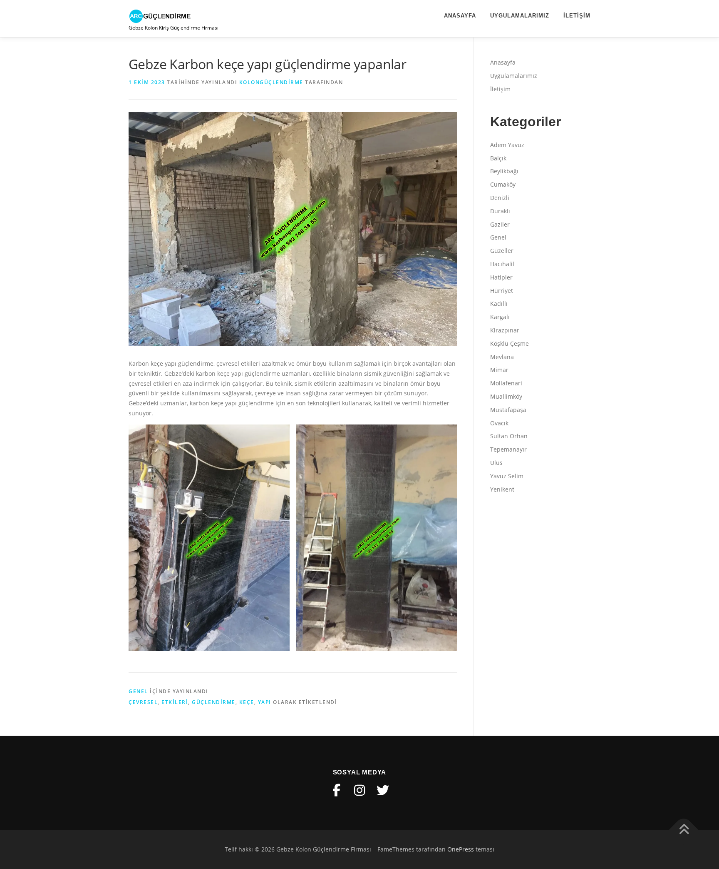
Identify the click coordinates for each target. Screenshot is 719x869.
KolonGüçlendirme (271, 82)
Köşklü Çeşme (509, 343)
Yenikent (502, 489)
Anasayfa (460, 15)
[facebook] (336, 790)
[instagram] (359, 790)
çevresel (143, 702)
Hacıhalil (502, 264)
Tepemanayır (508, 449)
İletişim (576, 15)
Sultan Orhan (509, 436)
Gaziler (500, 224)
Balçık (498, 158)
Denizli (499, 198)
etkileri (174, 702)
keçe (246, 702)
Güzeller (501, 251)
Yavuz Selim (506, 476)
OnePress (460, 849)
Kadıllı (499, 303)
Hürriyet (501, 291)
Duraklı (500, 211)
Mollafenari (506, 383)
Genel (138, 691)
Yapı (264, 702)
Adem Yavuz (507, 145)
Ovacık (499, 423)
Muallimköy (506, 396)
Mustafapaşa (508, 410)
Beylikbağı (504, 171)
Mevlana (502, 357)
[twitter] (383, 790)
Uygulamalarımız (519, 15)
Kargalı (500, 317)
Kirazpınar (504, 330)
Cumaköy (503, 184)
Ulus (496, 463)
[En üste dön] (684, 830)
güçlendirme (214, 702)
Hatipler (501, 277)
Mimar (499, 370)
